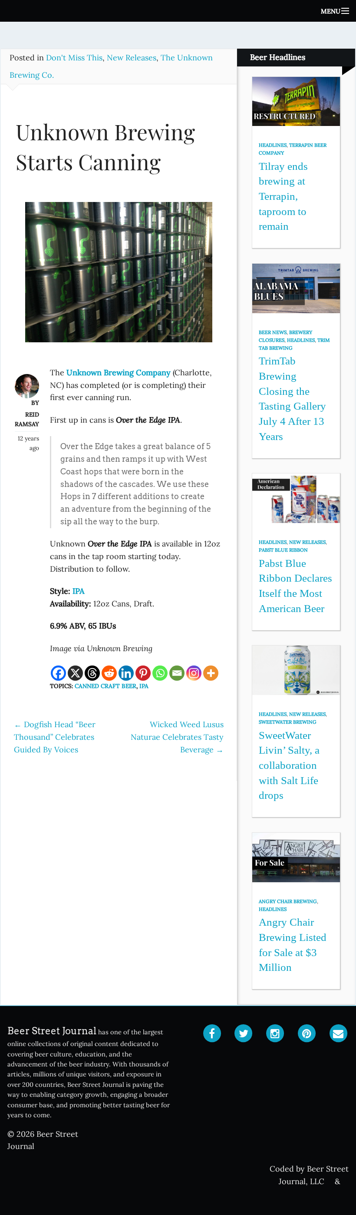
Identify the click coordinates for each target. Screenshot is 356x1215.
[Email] (177, 673)
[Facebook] (58, 673)
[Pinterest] (143, 673)
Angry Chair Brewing (288, 901)
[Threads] (92, 673)
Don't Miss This (74, 58)
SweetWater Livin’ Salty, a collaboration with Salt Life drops (289, 765)
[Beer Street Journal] (178, 11)
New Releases (131, 58)
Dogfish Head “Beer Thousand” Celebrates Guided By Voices (55, 737)
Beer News (273, 332)
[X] (75, 673)
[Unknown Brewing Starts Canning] (118, 276)
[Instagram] (193, 673)
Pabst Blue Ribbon (283, 550)
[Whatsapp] (160, 673)
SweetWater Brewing (287, 722)
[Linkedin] (126, 673)
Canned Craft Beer (105, 686)
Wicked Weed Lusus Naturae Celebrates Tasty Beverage (177, 737)
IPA (143, 686)
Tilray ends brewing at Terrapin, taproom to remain (283, 196)
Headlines (273, 145)
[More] (210, 673)
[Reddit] (109, 673)
